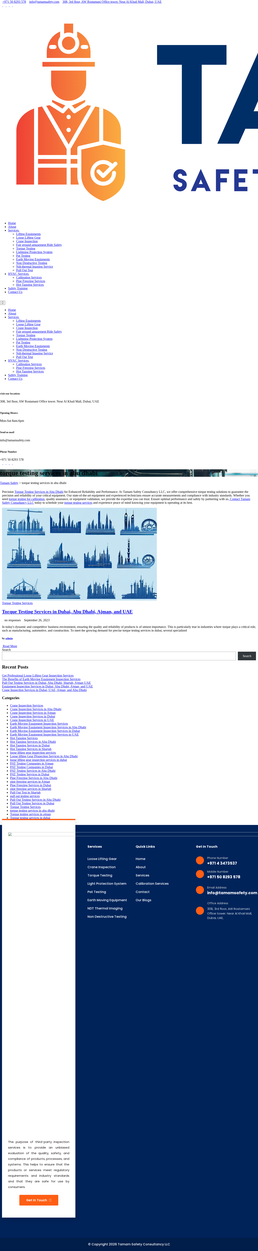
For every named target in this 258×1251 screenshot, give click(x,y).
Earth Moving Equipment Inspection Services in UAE (44, 734)
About (12, 226)
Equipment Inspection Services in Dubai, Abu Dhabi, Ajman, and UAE (47, 686)
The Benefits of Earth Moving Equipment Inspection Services (41, 679)
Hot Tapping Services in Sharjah (30, 749)
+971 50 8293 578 (14, 1)
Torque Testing (25, 248)
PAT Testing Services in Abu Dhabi (32, 770)
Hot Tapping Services (30, 284)
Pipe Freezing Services (30, 281)
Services (14, 230)
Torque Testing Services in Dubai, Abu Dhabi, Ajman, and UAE (67, 611)
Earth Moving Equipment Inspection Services (39, 723)
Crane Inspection (27, 241)
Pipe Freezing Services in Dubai (30, 785)
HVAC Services (18, 274)
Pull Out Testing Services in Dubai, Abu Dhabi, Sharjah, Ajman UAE (46, 682)
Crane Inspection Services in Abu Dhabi (35, 709)
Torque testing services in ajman (30, 814)
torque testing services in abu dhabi (32, 810)
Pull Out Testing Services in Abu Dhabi (35, 799)
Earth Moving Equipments (33, 259)
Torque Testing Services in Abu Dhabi (39, 491)
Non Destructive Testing (31, 263)
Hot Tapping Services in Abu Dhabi (33, 741)
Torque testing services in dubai (30, 818)
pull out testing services (25, 796)
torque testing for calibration (27, 499)
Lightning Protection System (34, 252)
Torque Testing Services (17, 603)
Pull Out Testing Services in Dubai (32, 803)
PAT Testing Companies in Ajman (31, 763)
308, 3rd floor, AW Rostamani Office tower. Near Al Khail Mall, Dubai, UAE (112, 1)
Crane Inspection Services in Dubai (32, 716)
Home (12, 223)
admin (9, 638)
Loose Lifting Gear (28, 237)
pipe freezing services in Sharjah (30, 789)
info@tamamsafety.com (44, 1)
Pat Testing (23, 255)
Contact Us (15, 292)
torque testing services (78, 502)
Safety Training (18, 288)
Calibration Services (29, 277)
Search (6, 649)
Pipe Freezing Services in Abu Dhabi (33, 778)
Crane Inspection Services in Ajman (33, 712)
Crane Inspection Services (26, 705)
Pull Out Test (24, 270)
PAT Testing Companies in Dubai (31, 767)
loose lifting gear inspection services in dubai (38, 760)
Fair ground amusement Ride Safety (39, 245)
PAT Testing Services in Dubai (29, 774)
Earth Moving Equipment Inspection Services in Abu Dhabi (48, 727)
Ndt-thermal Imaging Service (34, 266)
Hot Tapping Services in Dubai (30, 745)
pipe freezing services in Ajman (30, 781)
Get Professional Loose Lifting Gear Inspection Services (38, 675)
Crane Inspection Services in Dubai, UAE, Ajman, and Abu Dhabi (44, 690)
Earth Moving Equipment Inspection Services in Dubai (45, 731)
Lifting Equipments (28, 234)
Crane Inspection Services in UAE (32, 720)
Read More (9, 646)
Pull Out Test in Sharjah (25, 792)
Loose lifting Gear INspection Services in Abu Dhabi (44, 756)
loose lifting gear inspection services (33, 752)
